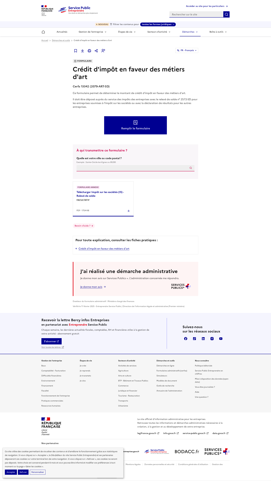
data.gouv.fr (219, 433)
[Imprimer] (89, 51)
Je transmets (85, 375)
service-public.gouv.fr (194, 433)
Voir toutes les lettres (51, 347)
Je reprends (85, 370)
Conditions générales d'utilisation (193, 464)
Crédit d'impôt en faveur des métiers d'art (104, 248)
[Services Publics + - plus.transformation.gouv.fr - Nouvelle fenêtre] (217, 451)
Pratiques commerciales (52, 400)
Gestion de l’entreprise (91, 32)
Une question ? (201, 397)
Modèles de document (167, 380)
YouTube (221, 338)
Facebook (186, 338)
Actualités (62, 32)
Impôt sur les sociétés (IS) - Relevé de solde (100, 194)
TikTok (194, 338)
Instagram (212, 338)
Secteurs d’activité (157, 32)
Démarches (188, 32)
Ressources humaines (50, 405)
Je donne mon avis (91, 287)
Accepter (11, 472)
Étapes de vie (125, 32)
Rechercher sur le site (226, 14)
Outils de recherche (165, 385)
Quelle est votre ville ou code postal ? (99, 160)
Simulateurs (162, 375)
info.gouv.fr (169, 433)
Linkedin (203, 338)
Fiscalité (45, 390)
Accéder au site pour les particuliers (205, 6)
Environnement (48, 380)
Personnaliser (37, 472)
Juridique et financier (127, 390)
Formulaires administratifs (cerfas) (172, 370)
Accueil (44, 40)
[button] (103, 51)
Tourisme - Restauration (129, 395)
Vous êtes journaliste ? (205, 387)
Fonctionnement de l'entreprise (55, 395)
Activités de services (127, 365)
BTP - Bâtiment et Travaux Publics (133, 380)
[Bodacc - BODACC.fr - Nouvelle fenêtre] (186, 451)
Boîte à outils (216, 32)
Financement (47, 385)
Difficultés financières (51, 375)
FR (187, 50)
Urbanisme (123, 405)
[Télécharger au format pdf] (82, 51)
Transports (123, 400)
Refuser (23, 472)
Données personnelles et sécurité (159, 464)
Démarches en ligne (165, 365)
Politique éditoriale (203, 365)
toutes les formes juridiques (156, 24)
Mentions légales (133, 464)
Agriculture (123, 370)
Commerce (123, 385)
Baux (43, 365)
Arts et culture (124, 375)
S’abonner (50, 341)
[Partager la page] (96, 51)
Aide (197, 392)
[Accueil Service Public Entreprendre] (78, 13)
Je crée (83, 365)
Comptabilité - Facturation (53, 370)
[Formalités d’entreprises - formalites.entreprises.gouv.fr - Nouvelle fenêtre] (126, 451)
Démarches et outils (61, 40)
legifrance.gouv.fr (146, 433)
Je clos (83, 380)
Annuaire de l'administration (169, 390)
